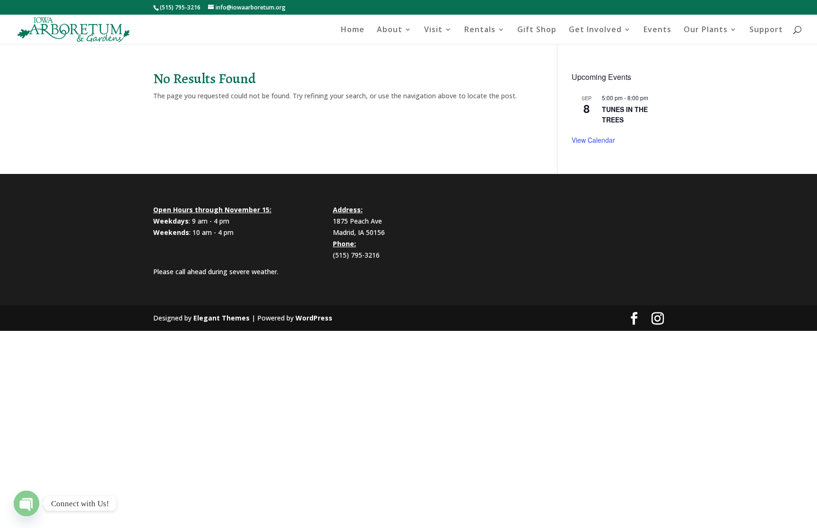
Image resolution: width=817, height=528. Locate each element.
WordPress (314, 317)
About (389, 30)
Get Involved (595, 30)
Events (657, 30)
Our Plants (706, 30)
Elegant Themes (221, 317)
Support (766, 30)
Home (353, 30)
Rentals (479, 30)
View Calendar (593, 140)
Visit (433, 30)
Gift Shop (536, 30)
